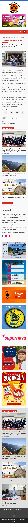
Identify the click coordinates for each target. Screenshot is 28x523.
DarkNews (21, 519)
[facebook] (5, 112)
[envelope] (17, 112)
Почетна (6, 509)
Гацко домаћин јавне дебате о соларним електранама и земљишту (14, 163)
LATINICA (12, 206)
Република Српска (10, 145)
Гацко (8, 40)
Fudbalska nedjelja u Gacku (9, 122)
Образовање (4, 42)
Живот (17, 509)
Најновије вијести (18, 40)
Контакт (15, 511)
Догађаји (11, 40)
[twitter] (11, 112)
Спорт (16, 145)
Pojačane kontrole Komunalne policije (12, 118)
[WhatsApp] (22, 112)
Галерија (5, 511)
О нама (10, 511)
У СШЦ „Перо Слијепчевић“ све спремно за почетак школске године (14, 492)
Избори (14, 512)
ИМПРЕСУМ (21, 511)
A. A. (4, 49)
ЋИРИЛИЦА (5, 206)
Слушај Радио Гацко (24, 31)
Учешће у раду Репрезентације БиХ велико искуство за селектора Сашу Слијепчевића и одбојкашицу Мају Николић (14, 139)
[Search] (20, 31)
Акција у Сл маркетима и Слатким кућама (13, 232)
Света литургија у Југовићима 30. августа (14, 187)
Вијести (3, 40)
